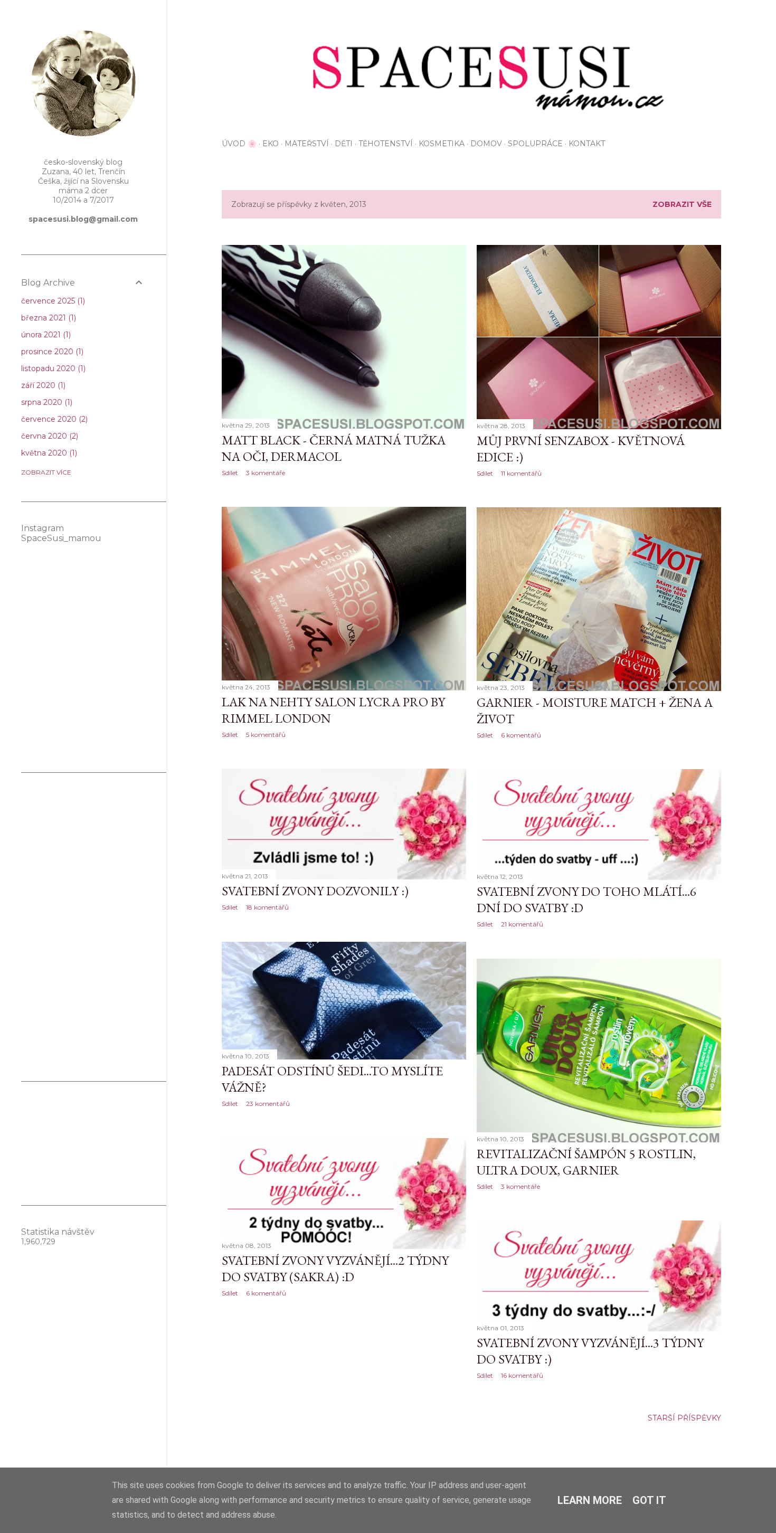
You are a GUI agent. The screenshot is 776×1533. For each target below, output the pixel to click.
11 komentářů (521, 473)
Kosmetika (442, 143)
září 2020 (42, 385)
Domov (486, 143)
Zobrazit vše (682, 204)
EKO (270, 143)
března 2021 (47, 318)
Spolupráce (535, 143)
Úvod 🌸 (239, 143)
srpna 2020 (45, 402)
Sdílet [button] (230, 473)
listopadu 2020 (52, 368)
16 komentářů (522, 1375)
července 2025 (52, 301)
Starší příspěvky (684, 1418)
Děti (344, 143)
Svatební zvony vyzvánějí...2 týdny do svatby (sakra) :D (335, 1268)
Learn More (589, 1500)
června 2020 (48, 436)
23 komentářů (268, 1104)
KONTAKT (587, 143)
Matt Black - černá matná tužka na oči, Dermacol (334, 448)
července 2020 (53, 419)
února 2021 (45, 334)
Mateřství (307, 143)
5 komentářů (266, 735)
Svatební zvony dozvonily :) (315, 891)
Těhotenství (385, 143)
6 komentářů (521, 735)
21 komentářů (522, 924)
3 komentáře (265, 473)
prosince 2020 (51, 351)
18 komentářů (267, 907)
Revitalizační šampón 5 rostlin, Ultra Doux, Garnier (586, 1162)
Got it (649, 1500)
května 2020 (48, 453)
